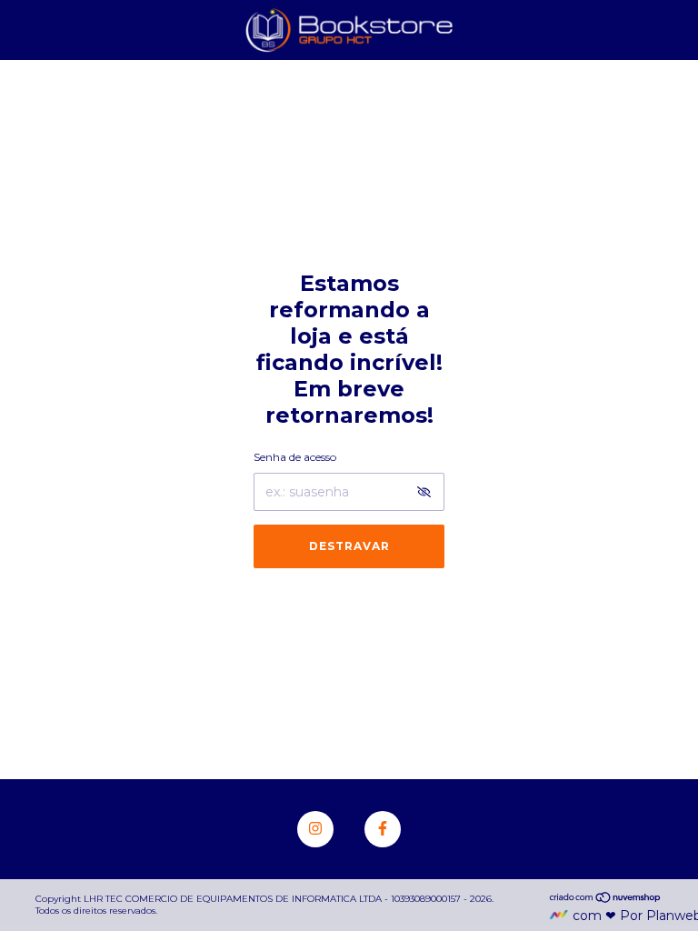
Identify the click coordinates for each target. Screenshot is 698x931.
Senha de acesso (295, 457)
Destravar (349, 546)
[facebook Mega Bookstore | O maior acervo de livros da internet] (382, 829)
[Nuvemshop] (606, 899)
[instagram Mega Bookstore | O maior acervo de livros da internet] (315, 829)
